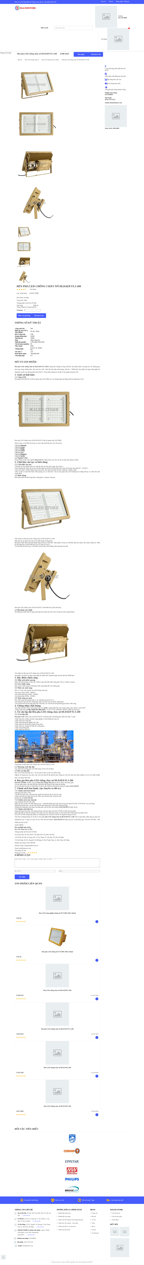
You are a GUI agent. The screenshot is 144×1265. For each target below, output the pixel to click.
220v (35, 307)
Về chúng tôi (95, 1233)
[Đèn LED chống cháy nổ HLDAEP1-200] (57, 1091)
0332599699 (32, 1238)
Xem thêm (18, 850)
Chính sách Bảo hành (64, 1229)
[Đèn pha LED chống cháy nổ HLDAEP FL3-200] (57, 1014)
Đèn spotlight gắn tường (23, 827)
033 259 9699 (122, 18)
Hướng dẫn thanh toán (64, 1213)
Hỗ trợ (111, 1)
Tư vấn (94, 1220)
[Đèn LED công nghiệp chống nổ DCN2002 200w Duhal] (57, 898)
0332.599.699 (74, 786)
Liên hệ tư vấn (96, 54)
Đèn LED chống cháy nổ (32, 60)
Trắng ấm (24, 307)
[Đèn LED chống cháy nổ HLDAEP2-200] (57, 1053)
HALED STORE (20, 782)
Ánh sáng (20, 305)
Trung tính (30, 307)
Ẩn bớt (24, 850)
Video (93, 1223)
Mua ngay (81, 54)
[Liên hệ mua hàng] (96, 921)
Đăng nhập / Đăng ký (122, 1)
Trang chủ (94, 1213)
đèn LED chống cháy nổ (45, 782)
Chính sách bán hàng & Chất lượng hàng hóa (70, 1220)
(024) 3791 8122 (28, 1242)
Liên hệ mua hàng (117, 1216)
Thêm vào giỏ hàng (24, 315)
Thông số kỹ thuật (5, 53)
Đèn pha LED (19, 717)
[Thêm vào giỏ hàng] (96, 998)
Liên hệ (94, 1229)
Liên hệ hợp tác (116, 1213)
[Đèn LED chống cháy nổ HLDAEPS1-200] (57, 975)
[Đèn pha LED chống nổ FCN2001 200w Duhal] (57, 937)
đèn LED (48, 817)
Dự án (93, 1226)
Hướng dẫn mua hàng (64, 1216)
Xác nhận (22, 877)
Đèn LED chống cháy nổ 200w (50, 60)
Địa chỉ (103, 1)
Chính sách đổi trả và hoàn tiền (67, 1226)
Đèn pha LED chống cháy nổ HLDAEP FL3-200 (75, 60)
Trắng (19, 307)
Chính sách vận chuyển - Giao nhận (68, 1223)
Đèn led (44, 28)
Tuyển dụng (115, 1220)
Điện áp (35, 305)
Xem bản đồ (26, 1215)
